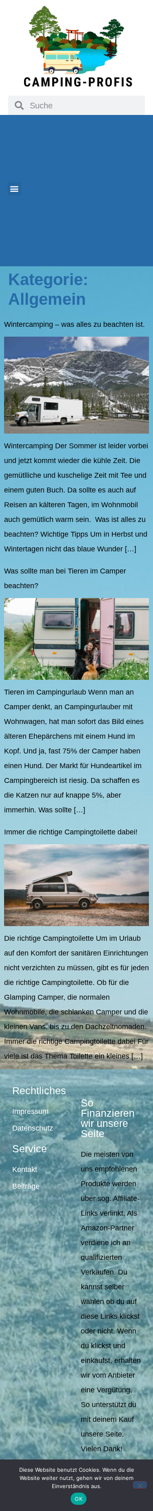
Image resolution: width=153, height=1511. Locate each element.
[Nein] (140, 1485)
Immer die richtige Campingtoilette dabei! (70, 832)
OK (78, 1498)
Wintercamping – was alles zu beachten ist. (74, 324)
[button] (14, 189)
